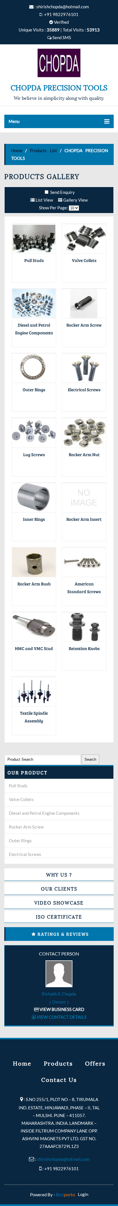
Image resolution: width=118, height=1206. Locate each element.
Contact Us (59, 1079)
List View (44, 199)
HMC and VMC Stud (34, 648)
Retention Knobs (84, 648)
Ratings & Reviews (63, 934)
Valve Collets (84, 260)
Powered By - (52, 1194)
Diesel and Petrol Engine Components (44, 813)
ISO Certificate (59, 916)
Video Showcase (59, 902)
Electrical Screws (84, 389)
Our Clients (59, 888)
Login (83, 1194)
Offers (95, 1063)
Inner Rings (34, 519)
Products (58, 1063)
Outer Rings (34, 389)
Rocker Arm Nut (84, 454)
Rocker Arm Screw (84, 325)
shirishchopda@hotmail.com (62, 6)
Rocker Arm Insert (84, 519)
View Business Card (61, 1009)
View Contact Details (61, 1017)
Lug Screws (34, 454)
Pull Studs (34, 260)
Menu (14, 121)
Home (16, 150)
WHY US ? (59, 874)
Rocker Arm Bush (34, 584)
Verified (61, 22)
